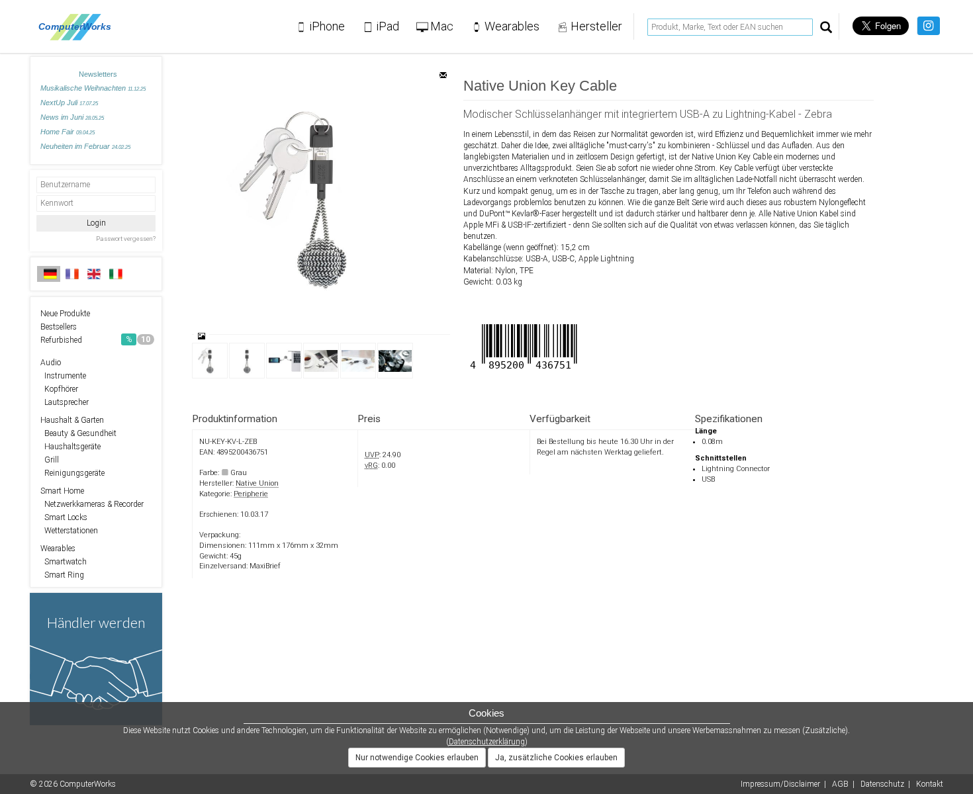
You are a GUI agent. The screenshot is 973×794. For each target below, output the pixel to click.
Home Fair (67, 132)
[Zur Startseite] (78, 26)
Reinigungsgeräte (72, 473)
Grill (49, 459)
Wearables (57, 548)
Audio (50, 362)
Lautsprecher (64, 402)
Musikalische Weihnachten (93, 88)
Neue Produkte (65, 313)
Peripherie (251, 494)
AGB (840, 784)
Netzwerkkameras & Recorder (92, 504)
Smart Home (62, 491)
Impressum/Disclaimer (780, 784)
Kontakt (929, 784)
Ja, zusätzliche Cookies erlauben (556, 757)
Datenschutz (882, 784)
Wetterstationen (69, 530)
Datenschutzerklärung (487, 741)
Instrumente (63, 375)
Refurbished (95, 340)
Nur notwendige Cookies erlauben (417, 757)
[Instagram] (928, 26)
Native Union (257, 483)
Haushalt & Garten (72, 420)
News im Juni (72, 117)
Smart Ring (62, 575)
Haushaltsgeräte (70, 446)
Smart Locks (63, 517)
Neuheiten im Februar (85, 146)
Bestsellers (58, 326)
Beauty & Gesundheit (78, 433)
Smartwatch (63, 561)
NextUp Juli (69, 103)
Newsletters (98, 74)
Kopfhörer (59, 389)
